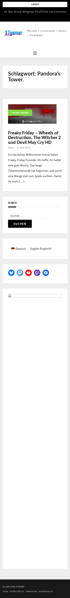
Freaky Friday (20, 112)
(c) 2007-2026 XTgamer (13, 586)
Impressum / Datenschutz (39, 591)
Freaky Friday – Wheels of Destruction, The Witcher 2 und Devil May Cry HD (34, 138)
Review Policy (17, 591)
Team (11, 148)
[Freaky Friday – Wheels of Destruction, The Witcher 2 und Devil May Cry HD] (32, 114)
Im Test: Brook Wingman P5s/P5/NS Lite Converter (35, 11)
